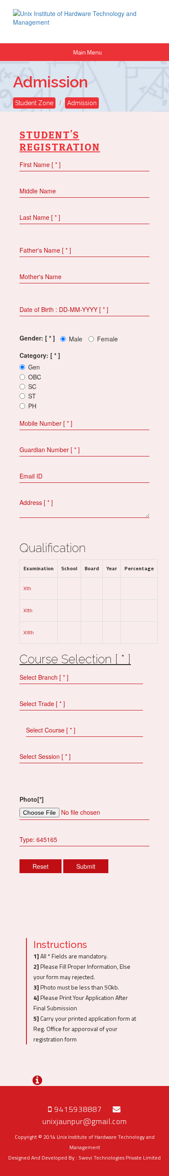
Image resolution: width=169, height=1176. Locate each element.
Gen (34, 367)
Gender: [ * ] (37, 338)
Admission (82, 103)
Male (75, 338)
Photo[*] (32, 799)
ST (32, 396)
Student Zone (34, 103)
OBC (34, 377)
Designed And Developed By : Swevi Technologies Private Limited (84, 1158)
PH (32, 406)
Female (107, 338)
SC (32, 386)
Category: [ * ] (40, 355)
